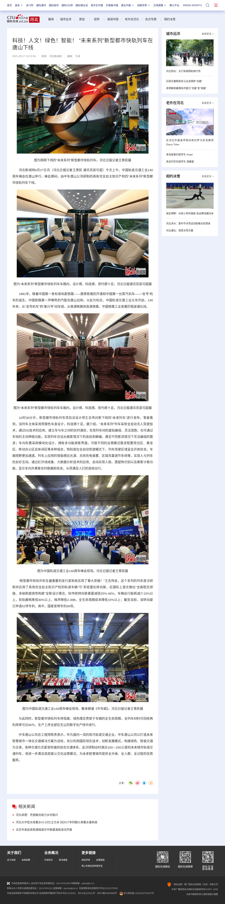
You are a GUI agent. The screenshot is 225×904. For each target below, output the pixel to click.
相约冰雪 (169, 19)
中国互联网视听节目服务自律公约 (23, 893)
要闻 (51, 19)
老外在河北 (132, 19)
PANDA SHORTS (192, 5)
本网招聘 (26, 860)
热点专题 (150, 19)
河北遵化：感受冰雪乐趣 (179, 230)
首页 (9, 5)
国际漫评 (41, 5)
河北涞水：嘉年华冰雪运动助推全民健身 (188, 223)
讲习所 (29, 5)
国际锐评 (54, 5)
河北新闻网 (55, 56)
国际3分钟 (67, 5)
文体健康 (158, 5)
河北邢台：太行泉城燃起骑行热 (183, 71)
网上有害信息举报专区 (92, 866)
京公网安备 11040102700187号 (138, 893)
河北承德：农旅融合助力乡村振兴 (37, 814)
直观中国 (112, 19)
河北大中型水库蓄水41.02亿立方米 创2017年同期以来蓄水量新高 (56, 822)
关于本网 (11, 860)
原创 (82, 19)
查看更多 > (208, 33)
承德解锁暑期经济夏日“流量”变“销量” (186, 88)
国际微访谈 (82, 5)
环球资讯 (48, 860)
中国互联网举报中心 (20, 883)
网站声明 (86, 860)
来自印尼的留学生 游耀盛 (180, 161)
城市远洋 (65, 19)
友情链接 (100, 860)
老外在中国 (97, 5)
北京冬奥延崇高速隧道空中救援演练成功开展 (44, 829)
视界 (96, 19)
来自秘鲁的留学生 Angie (179, 154)
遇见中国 (126, 5)
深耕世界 (142, 5)
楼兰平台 (174, 5)
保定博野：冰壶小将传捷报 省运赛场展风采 (190, 213)
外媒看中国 (112, 5)
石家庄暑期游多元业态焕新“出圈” (184, 81)
